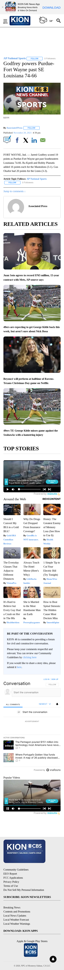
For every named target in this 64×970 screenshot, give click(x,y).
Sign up (54, 679)
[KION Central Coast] (24, 20)
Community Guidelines (16, 869)
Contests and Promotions (16, 911)
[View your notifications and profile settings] (57, 704)
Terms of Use (10, 885)
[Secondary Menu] (7, 20)
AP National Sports (37, 179)
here (19, 667)
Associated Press (14, 128)
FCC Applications (13, 877)
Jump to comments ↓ (14, 191)
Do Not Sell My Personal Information (23, 889)
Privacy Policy (11, 881)
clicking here (30, 657)
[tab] (13, 704)
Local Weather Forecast (16, 919)
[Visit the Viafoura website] (53, 770)
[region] (32, 725)
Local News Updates (14, 915)
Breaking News (11, 907)
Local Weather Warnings (16, 923)
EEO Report (10, 873)
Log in (46, 679)
